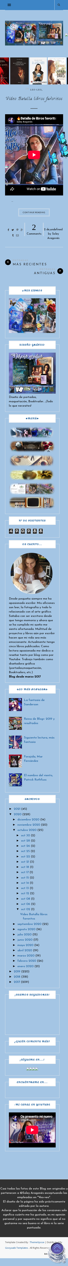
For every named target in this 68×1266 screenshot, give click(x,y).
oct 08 (25, 898)
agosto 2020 (26, 929)
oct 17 (25, 872)
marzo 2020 (25, 955)
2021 (17, 808)
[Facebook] (27, 1069)
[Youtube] (36, 1069)
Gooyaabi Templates (16, 1247)
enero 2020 (25, 966)
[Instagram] (33, 1069)
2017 (17, 982)
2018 (17, 976)
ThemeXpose (37, 1242)
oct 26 (25, 845)
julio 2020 (24, 934)
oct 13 (25, 888)
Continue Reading (34, 212)
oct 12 (25, 893)
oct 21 (25, 861)
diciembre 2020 (28, 819)
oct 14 (25, 882)
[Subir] (57, 1253)
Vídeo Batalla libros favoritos (34, 99)
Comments (34, 229)
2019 (17, 971)
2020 (17, 814)
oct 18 (25, 867)
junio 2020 (24, 939)
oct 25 (25, 851)
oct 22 (25, 856)
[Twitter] (30, 1069)
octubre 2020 (26, 830)
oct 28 (25, 840)
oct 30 (25, 835)
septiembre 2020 (29, 924)
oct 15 (25, 877)
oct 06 (25, 904)
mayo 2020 (25, 945)
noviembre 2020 (28, 824)
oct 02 (25, 909)
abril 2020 (24, 950)
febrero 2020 (26, 960)
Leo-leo (36, 89)
